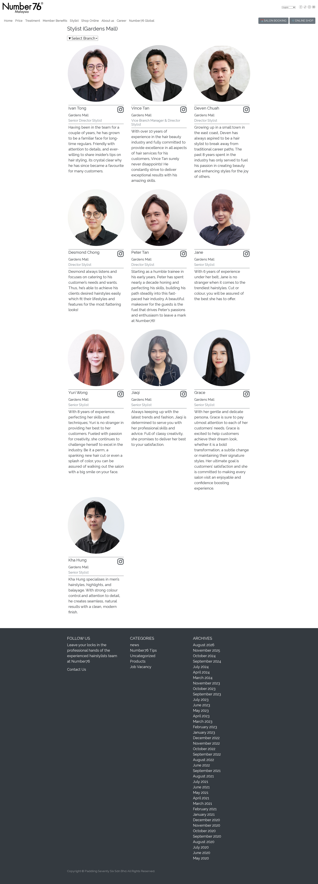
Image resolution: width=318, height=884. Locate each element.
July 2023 (201, 699)
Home (8, 20)
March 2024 (202, 678)
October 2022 (204, 749)
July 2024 (201, 667)
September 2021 (207, 770)
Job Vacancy (140, 667)
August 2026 (203, 645)
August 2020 (203, 842)
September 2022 (207, 754)
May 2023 (201, 710)
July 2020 (201, 847)
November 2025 (206, 650)
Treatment (32, 20)
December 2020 (206, 820)
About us (108, 20)
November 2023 (206, 683)
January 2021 (204, 814)
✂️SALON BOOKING (273, 20)
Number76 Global (141, 20)
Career (121, 20)
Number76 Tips (143, 650)
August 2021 (203, 776)
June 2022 (201, 765)
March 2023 (202, 721)
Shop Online (90, 20)
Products (137, 661)
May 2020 (201, 858)
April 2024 (201, 672)
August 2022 (203, 760)
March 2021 (202, 803)
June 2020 (201, 853)
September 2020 (207, 836)
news (134, 645)
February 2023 (205, 727)
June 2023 (201, 705)
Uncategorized (142, 656)
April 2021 (201, 798)
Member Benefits (55, 20)
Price (19, 20)
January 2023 (204, 732)
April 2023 (201, 716)
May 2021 (200, 792)
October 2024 (204, 656)
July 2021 (200, 781)
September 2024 (207, 661)
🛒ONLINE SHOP (302, 20)
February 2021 (205, 809)
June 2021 (201, 787)
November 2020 (206, 825)
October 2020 (204, 831)
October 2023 (204, 688)
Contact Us (76, 669)
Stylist (74, 20)
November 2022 (206, 743)
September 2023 (207, 694)
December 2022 (206, 738)
